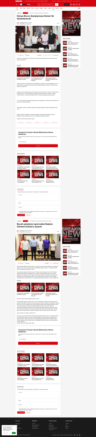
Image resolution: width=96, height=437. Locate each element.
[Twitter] (77, 435)
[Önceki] (23, 1)
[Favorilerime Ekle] (43, 55)
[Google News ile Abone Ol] (21, 55)
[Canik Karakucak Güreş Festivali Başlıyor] (23, 176)
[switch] (78, 8)
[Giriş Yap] (77, 4)
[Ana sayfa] (17, 8)
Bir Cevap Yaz (20, 189)
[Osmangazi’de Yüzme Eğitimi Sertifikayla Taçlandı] (23, 74)
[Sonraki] (24, 1)
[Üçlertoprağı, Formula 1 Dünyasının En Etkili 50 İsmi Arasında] (52, 74)
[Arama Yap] (71, 4)
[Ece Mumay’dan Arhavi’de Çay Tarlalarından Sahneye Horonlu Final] (71, 231)
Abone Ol (66, 4)
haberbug (22, 22)
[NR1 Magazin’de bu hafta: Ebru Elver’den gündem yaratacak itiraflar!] (71, 65)
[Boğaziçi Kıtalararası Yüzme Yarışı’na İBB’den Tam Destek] (38, 176)
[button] (74, 4)
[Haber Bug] (25, 4)
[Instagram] (79, 435)
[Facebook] (74, 435)
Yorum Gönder (21, 412)
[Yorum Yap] (46, 55)
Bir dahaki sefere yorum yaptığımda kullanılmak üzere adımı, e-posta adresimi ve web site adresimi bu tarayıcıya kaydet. (38, 212)
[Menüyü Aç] (17, 4)
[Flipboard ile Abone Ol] (27, 55)
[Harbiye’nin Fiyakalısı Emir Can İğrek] (71, 48)
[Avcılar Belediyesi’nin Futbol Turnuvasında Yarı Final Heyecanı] (38, 74)
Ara (56, 4)
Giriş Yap (28, 412)
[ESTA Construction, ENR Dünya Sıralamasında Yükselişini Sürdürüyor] (71, 43)
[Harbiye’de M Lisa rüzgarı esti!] (71, 23)
